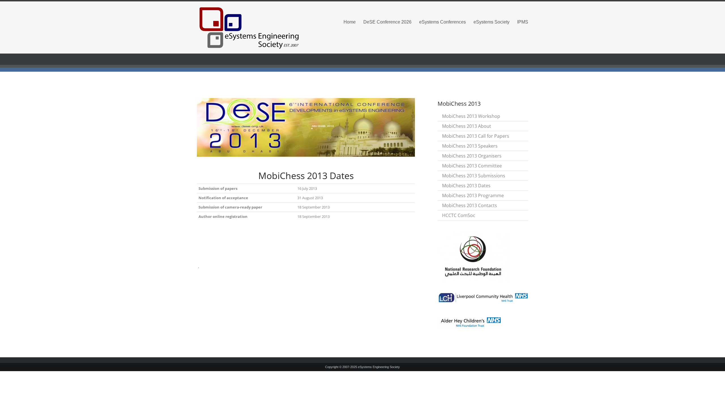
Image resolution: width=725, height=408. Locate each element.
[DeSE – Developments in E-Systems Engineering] (249, 27)
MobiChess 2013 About (466, 126)
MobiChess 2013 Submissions (473, 176)
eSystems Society (491, 22)
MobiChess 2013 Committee (472, 166)
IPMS (522, 22)
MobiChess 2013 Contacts (469, 205)
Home (350, 22)
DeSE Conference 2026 (387, 22)
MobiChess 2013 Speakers (470, 146)
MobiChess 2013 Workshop (471, 116)
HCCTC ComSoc (458, 215)
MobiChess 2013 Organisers (472, 156)
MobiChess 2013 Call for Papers (475, 136)
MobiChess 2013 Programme (473, 195)
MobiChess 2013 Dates (466, 185)
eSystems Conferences (442, 22)
